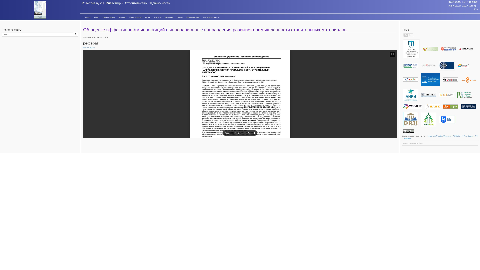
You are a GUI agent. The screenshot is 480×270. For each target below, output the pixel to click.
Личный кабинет (193, 17)
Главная (87, 17)
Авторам (122, 17)
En (410, 35)
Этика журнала (135, 17)
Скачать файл (89, 48)
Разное (180, 17)
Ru (406, 35)
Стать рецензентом (211, 17)
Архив (147, 17)
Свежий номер (109, 17)
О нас (96, 17)
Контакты (157, 17)
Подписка (169, 17)
